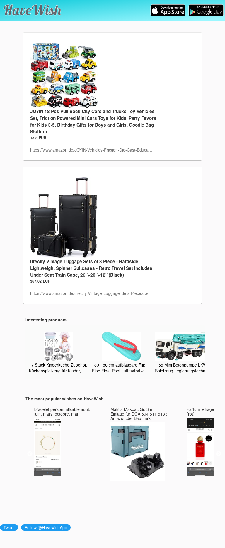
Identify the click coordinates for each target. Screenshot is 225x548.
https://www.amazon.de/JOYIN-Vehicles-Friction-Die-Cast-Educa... (91, 150)
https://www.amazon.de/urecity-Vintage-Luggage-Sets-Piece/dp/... (91, 293)
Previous (30, 454)
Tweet (9, 527)
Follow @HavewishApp (46, 527)
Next (218, 454)
